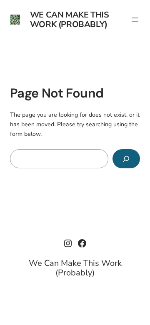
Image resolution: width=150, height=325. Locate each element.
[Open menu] (135, 20)
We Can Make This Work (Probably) (69, 19)
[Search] (126, 159)
